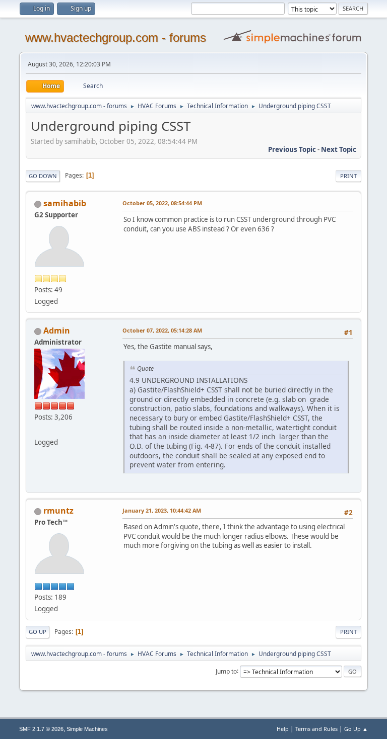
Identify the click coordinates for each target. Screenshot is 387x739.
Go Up (37, 631)
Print (348, 176)
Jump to (226, 671)
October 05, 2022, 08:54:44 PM (162, 203)
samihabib (64, 203)
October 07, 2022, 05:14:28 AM (162, 330)
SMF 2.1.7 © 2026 (41, 729)
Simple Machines (87, 729)
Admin (56, 330)
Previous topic (292, 149)
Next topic (338, 149)
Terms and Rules (316, 728)
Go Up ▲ (356, 728)
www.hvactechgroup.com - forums (115, 37)
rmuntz (58, 510)
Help (283, 728)
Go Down (43, 176)
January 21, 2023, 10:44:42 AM (161, 510)
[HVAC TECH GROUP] (38, 430)
